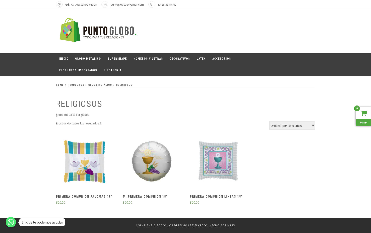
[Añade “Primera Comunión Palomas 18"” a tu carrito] (84, 162)
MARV (231, 225)
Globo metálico (88, 58)
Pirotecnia (113, 70)
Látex (201, 58)
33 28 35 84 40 (167, 4)
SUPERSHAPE (117, 58)
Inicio (64, 58)
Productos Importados (78, 70)
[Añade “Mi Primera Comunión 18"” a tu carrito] (151, 162)
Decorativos (180, 58)
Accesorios (221, 58)
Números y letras (148, 58)
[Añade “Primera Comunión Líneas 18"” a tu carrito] (218, 162)
